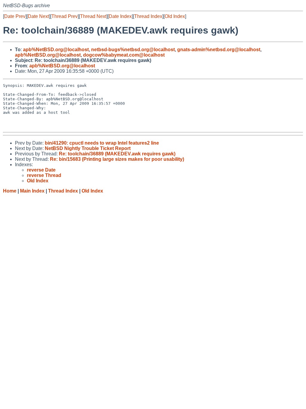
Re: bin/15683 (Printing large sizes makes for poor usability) (117, 159)
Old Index (175, 16)
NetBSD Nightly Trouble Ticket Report (88, 148)
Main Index (32, 190)
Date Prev (14, 16)
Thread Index (148, 16)
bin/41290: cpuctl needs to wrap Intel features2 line (102, 143)
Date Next (38, 16)
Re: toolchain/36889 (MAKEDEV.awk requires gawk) (117, 153)
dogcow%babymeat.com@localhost (124, 54)
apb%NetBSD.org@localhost (56, 49)
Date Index (120, 16)
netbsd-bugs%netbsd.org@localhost (133, 49)
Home (9, 190)
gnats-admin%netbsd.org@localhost (218, 49)
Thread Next (93, 16)
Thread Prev (64, 16)
